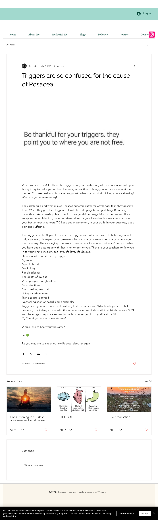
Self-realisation (120, 417)
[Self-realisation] (129, 399)
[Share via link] (46, 353)
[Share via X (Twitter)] (30, 353)
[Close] (154, 513)
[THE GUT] (79, 399)
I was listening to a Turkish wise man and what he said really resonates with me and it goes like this (28, 418)
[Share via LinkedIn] (38, 353)
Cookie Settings (126, 513)
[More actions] (134, 66)
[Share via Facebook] (23, 353)
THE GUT (66, 417)
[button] (147, 45)
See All (148, 380)
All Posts (10, 44)
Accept (144, 513)
